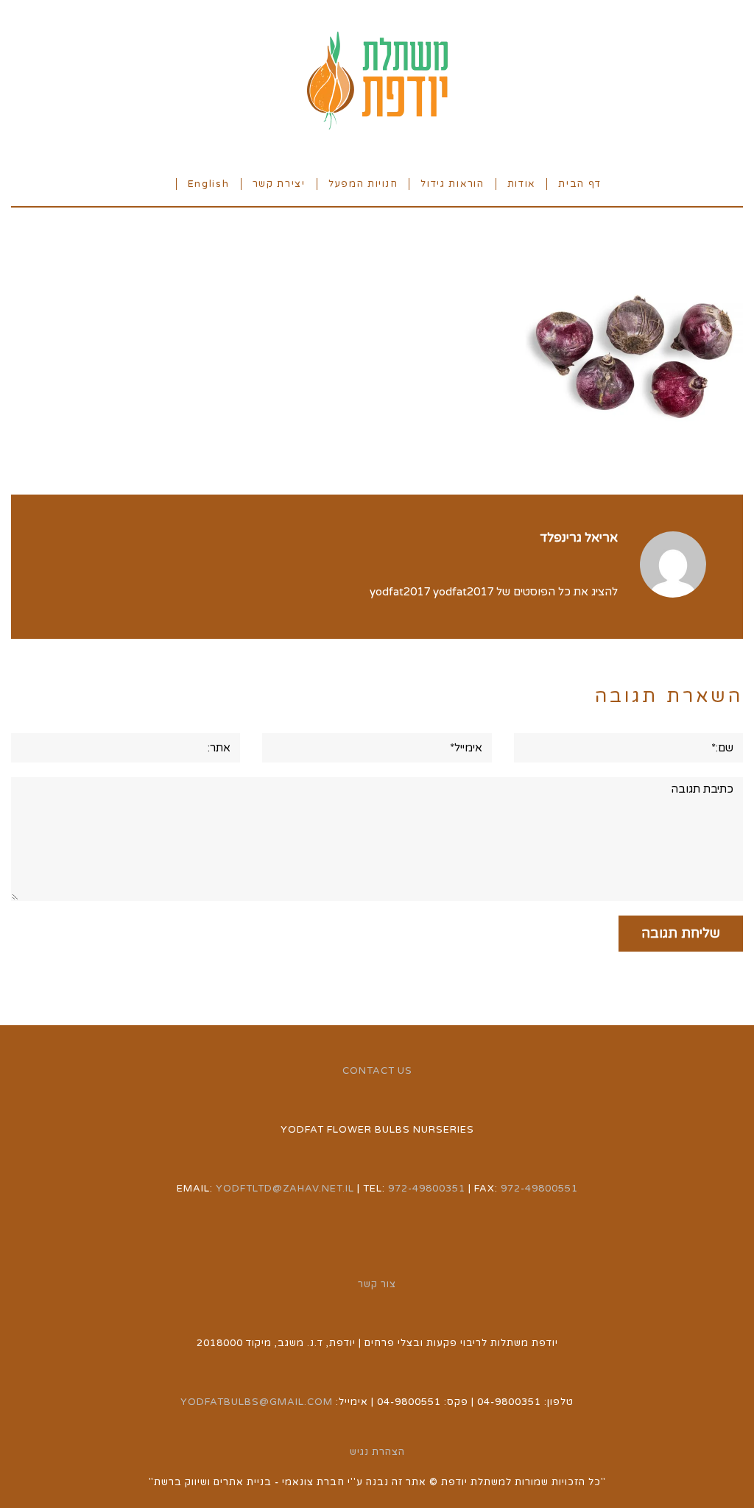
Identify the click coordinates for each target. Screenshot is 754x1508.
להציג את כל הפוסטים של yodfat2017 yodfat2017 (494, 591)
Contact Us (377, 1071)
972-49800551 (539, 1188)
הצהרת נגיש (377, 1452)
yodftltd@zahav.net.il (285, 1188)
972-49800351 (426, 1188)
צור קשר (377, 1284)
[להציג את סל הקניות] (158, 183)
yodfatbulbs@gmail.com (256, 1402)
